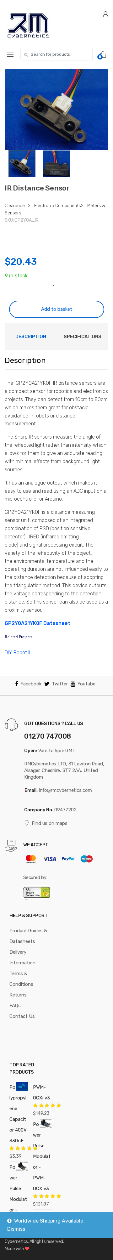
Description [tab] (30, 336)
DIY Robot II (17, 653)
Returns (18, 995)
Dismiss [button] (16, 1229)
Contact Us (22, 1016)
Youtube (86, 684)
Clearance (15, 205)
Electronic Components (57, 205)
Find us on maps (49, 823)
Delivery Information (22, 957)
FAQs (15, 1005)
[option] (56, 109)
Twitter (60, 684)
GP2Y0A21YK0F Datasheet (37, 623)
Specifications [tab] (82, 336)
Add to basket (56, 309)
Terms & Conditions (21, 979)
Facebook (30, 684)
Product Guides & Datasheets (28, 936)
